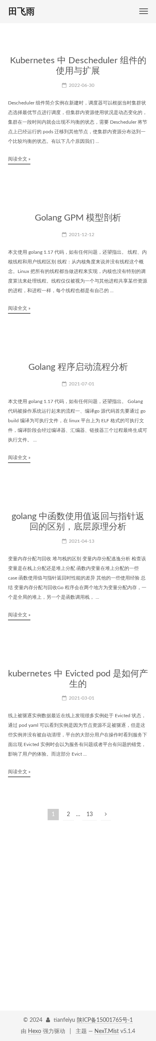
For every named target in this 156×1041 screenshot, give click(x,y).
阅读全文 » (19, 158)
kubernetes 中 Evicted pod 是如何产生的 (78, 678)
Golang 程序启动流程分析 (78, 367)
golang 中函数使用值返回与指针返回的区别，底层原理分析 (78, 521)
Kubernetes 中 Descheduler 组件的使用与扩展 (78, 65)
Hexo (34, 1031)
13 (89, 814)
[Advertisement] (78, 903)
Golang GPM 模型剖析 (78, 217)
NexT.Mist (106, 1031)
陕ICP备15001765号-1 (105, 1020)
